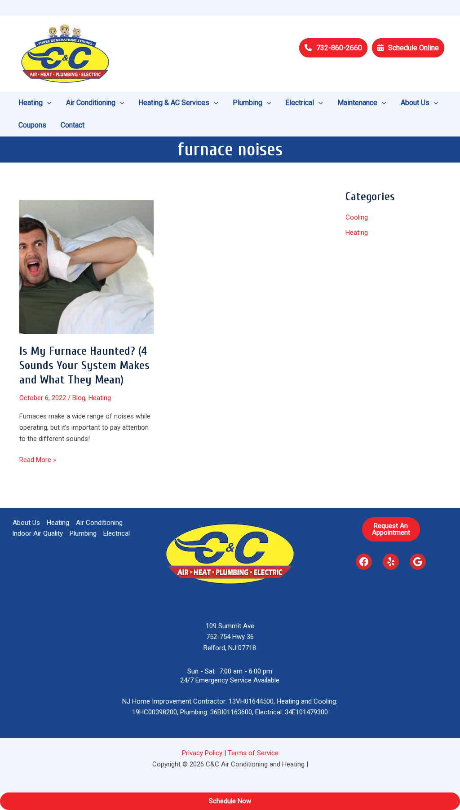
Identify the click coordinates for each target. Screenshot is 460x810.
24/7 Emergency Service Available (229, 680)
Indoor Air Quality (37, 533)
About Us (26, 523)
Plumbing (83, 533)
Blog (78, 398)
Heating (99, 398)
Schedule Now (230, 801)
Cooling (356, 217)
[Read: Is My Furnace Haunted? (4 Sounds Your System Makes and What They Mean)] (86, 266)
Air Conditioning (99, 523)
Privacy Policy (202, 753)
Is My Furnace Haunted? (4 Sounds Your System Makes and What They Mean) (84, 365)
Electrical (116, 533)
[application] (47, 103)
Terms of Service (253, 753)
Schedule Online (413, 48)
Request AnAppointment (391, 529)
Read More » (37, 460)
